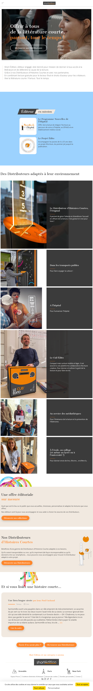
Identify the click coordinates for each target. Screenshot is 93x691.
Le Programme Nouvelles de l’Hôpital (53, 120)
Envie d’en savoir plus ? (30, 645)
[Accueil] (49, 3)
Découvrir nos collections (15, 518)
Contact (78, 677)
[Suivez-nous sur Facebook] (51, 679)
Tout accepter (82, 684)
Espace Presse (15, 677)
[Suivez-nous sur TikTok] (48, 679)
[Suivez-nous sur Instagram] (45, 679)
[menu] (3, 3)
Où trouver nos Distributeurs (28, 48)
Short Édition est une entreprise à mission (46, 655)
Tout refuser (39, 688)
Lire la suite (16, 628)
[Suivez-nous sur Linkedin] (42, 679)
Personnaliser (54, 688)
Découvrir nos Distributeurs (17, 563)
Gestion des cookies (51, 677)
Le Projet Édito (46, 138)
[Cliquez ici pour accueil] (46, 662)
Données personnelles (67, 677)
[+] (61, 622)
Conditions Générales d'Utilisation (32, 677)
